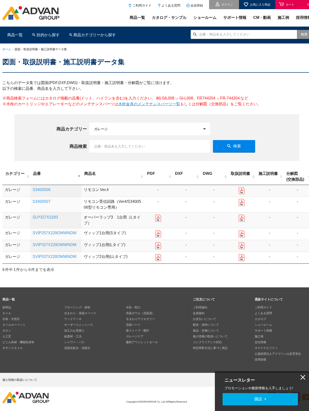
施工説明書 (268, 173)
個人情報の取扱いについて (210, 336)
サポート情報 (234, 17)
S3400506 (41, 190)
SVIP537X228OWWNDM (54, 257)
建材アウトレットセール (142, 342)
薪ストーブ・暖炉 (137, 330)
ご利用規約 (200, 307)
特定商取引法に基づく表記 (210, 348)
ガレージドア (134, 336)
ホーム (6, 49)
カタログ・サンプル (169, 17)
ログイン (227, 4)
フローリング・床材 (77, 307)
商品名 (90, 173)
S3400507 (41, 201)
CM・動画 (262, 17)
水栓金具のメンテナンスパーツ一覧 (149, 104)
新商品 (6, 307)
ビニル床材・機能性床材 (18, 342)
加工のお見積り (74, 330)
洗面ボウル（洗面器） (140, 313)
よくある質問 (171, 5)
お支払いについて (204, 319)
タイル (6, 313)
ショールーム (205, 17)
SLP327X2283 (45, 217)
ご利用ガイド (142, 5)
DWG (207, 173)
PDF (151, 173)
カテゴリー (15, 173)
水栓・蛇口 (133, 307)
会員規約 (198, 313)
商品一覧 (137, 17)
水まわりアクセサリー (140, 319)
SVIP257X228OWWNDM (54, 233)
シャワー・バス (74, 342)
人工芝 (6, 336)
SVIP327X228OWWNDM (54, 245)
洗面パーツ (133, 324)
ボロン (6, 330)
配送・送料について (206, 324)
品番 (37, 173)
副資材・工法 (73, 336)
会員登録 (196, 5)
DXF (179, 173)
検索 (237, 146)
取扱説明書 (240, 173)
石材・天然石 (11, 319)
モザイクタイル (12, 348)
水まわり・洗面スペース (80, 313)
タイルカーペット (14, 324)
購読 (258, 399)
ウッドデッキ (73, 319)
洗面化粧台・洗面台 (77, 348)
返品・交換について (206, 330)
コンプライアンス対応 (207, 342)
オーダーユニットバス (78, 324)
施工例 (283, 17)
